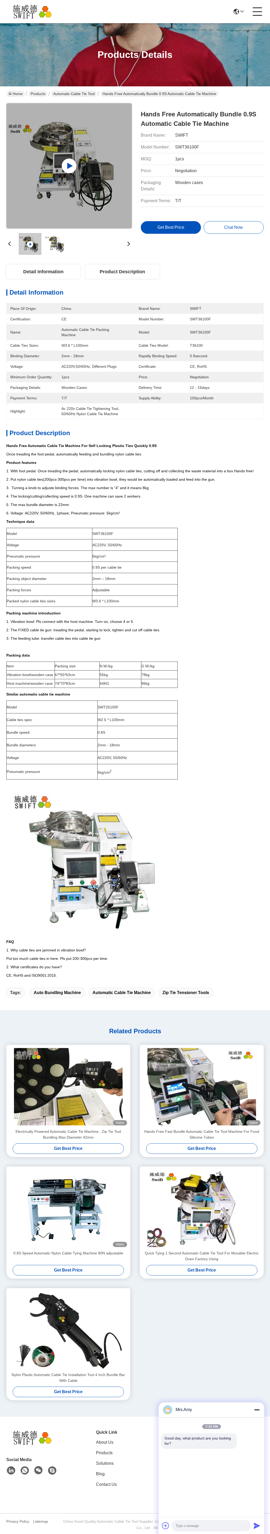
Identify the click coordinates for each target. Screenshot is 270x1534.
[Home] (35, 1444)
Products (38, 94)
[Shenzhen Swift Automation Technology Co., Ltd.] (35, 11)
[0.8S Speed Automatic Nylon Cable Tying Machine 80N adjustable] (68, 1208)
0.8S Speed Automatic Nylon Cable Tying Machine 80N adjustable (68, 1253)
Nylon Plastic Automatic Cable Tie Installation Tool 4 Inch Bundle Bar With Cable (68, 1378)
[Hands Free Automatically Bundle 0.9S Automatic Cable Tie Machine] (69, 166)
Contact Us (106, 1484)
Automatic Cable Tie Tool (74, 94)
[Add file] (165, 1525)
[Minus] (257, 1410)
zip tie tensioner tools (185, 992)
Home (18, 94)
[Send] (257, 1525)
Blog (100, 1474)
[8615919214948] (25, 1470)
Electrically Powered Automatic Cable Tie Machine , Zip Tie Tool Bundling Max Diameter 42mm (68, 1134)
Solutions (105, 1463)
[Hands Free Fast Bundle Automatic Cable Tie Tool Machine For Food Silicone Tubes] (202, 1086)
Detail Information (43, 271)
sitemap (41, 1521)
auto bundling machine (57, 992)
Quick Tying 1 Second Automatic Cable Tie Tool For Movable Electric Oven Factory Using (202, 1256)
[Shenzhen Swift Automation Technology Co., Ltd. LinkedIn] (11, 1470)
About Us (104, 1442)
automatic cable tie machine (122, 992)
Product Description (122, 271)
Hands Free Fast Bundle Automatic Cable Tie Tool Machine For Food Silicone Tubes (201, 1134)
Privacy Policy (17, 1521)
